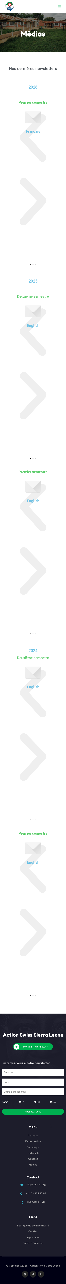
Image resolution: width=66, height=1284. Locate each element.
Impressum (33, 1237)
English (33, 325)
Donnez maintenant (35, 1047)
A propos (33, 1135)
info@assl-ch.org (36, 1184)
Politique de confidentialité (33, 1225)
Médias (33, 1164)
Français (33, 131)
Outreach (33, 1153)
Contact (33, 1158)
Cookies (33, 1231)
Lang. (5, 1102)
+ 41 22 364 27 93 (36, 1193)
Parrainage (33, 1147)
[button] (33, 138)
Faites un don (33, 1141)
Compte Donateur (33, 1243)
